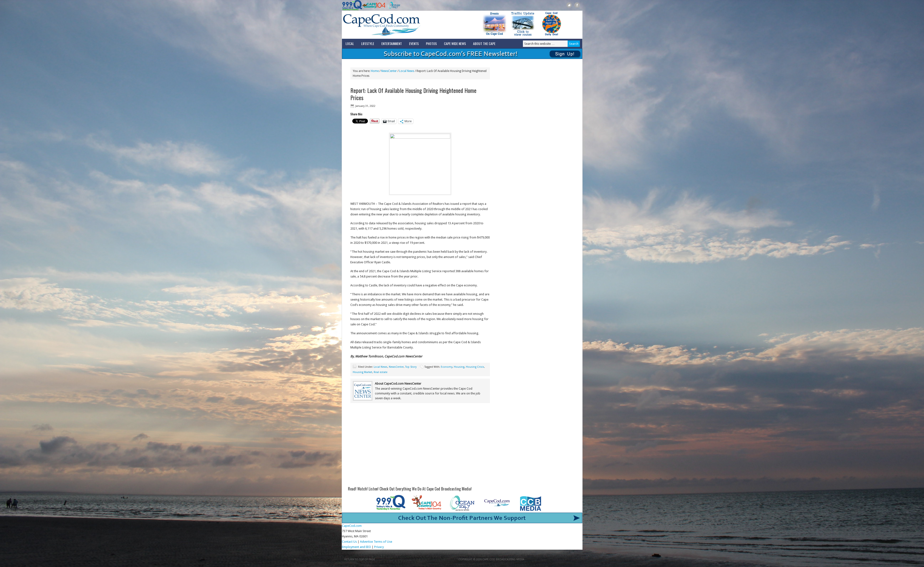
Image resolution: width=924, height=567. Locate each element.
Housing (459, 366)
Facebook (577, 5)
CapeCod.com (403, 25)
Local (350, 43)
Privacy (379, 547)
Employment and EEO (356, 547)
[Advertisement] (420, 446)
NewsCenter (396, 366)
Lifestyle (367, 43)
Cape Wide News (455, 43)
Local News (380, 366)
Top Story (411, 366)
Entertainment (391, 43)
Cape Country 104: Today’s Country (373, 5)
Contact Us (349, 541)
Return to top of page (359, 559)
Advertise (366, 541)
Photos (431, 43)
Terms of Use (383, 541)
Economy (446, 366)
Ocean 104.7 (392, 5)
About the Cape (484, 43)
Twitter (569, 5)
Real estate (380, 372)
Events (414, 43)
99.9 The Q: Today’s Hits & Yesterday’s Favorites (352, 5)
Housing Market (362, 372)
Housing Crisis (475, 366)
